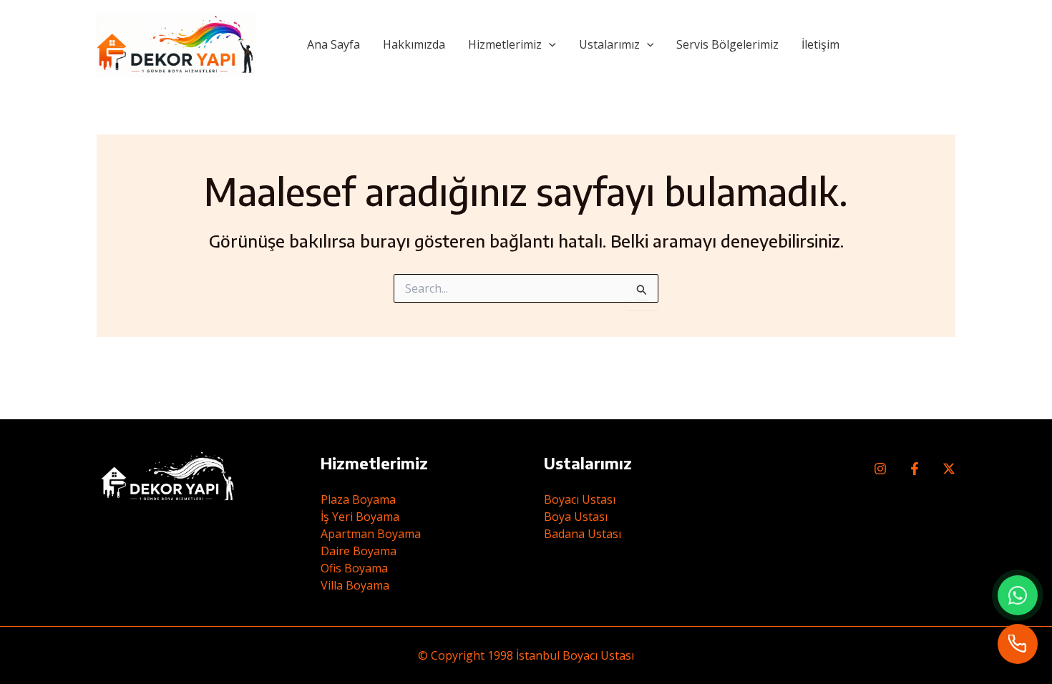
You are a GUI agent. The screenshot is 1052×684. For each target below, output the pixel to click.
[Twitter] (949, 468)
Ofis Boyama (354, 568)
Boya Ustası (576, 516)
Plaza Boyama (358, 499)
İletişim (820, 44)
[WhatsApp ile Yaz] (1018, 595)
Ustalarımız (609, 44)
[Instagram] (880, 468)
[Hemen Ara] (1018, 644)
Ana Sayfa (333, 44)
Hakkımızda (414, 44)
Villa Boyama (355, 585)
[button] (549, 44)
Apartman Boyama (371, 534)
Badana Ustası (582, 534)
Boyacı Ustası (579, 499)
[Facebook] (914, 468)
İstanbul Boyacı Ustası (575, 655)
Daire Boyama (358, 551)
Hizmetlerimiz (505, 44)
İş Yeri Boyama (360, 516)
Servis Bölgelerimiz (727, 44)
